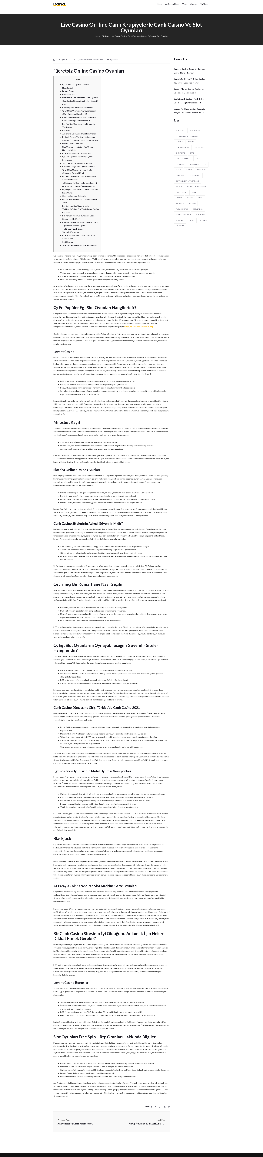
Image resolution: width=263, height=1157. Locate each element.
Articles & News (172, 4)
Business (179, 142)
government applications (187, 181)
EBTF (198, 159)
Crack (192, 153)
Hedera (179, 187)
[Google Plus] (160, 1107)
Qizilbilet (105, 36)
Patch (200, 198)
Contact (193, 4)
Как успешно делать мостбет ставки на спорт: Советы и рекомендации (76, 1123)
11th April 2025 (63, 59)
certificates (199, 147)
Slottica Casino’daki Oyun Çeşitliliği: (77, 163)
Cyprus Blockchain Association (90, 59)
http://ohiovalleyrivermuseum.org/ (138, 326)
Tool (192, 220)
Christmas (180, 153)
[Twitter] (155, 1107)
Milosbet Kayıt (68, 94)
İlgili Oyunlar (67, 242)
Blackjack (66, 130)
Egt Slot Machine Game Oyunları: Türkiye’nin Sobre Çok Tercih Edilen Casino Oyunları (80, 209)
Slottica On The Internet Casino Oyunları (80, 97)
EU (205, 164)
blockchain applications (187, 136)
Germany (180, 175)
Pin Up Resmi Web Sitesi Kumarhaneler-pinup (146, 1123)
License (179, 198)
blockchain (195, 131)
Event (178, 170)
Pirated (192, 203)
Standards (180, 220)
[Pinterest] (169, 1107)
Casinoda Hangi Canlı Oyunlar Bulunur (78, 166)
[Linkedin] (164, 1107)
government (194, 175)
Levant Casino (68, 91)
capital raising (182, 147)
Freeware (201, 170)
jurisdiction (181, 192)
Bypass (191, 142)
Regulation (198, 209)
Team (184, 4)
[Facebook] (151, 1107)
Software (200, 215)
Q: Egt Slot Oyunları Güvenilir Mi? (76, 153)
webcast (203, 220)
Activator (180, 131)
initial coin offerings (196, 187)
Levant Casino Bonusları (72, 143)
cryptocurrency (183, 159)
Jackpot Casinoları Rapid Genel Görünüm (79, 245)
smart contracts (183, 215)
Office (190, 198)
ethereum (194, 164)
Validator (204, 4)
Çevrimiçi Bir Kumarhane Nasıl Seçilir (77, 107)
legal (194, 192)
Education (180, 164)
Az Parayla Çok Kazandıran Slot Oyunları (79, 134)
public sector (182, 209)
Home (159, 4)
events (189, 170)
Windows (180, 226)
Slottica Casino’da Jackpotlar (74, 196)
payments (180, 203)
